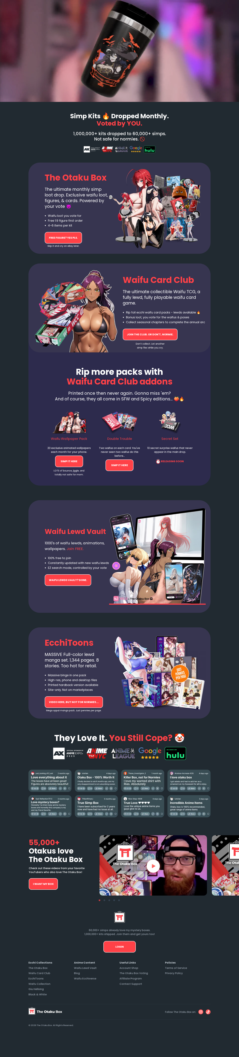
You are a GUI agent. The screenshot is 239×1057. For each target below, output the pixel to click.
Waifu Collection (39, 984)
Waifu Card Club (39, 973)
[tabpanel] (153, 865)
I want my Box (43, 884)
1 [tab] (99, 900)
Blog (77, 973)
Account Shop (129, 968)
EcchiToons (36, 978)
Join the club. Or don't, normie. (150, 334)
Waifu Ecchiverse (85, 978)
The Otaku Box (37, 968)
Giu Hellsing (36, 989)
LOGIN (119, 947)
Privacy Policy (174, 973)
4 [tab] (114, 900)
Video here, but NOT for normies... (68, 580)
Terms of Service (176, 968)
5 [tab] (119, 900)
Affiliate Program (131, 978)
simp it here (69, 461)
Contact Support (131, 984)
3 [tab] (109, 900)
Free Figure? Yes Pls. (63, 238)
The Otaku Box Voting (134, 973)
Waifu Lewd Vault (85, 968)
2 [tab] (104, 900)
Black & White (37, 994)
